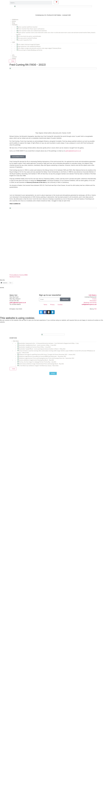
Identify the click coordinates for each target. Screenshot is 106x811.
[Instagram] (49, 312)
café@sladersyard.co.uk (89, 304)
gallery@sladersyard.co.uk (18, 302)
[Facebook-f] (45, 312)
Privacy (52, 304)
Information (93, 300)
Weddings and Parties (90, 302)
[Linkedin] (53, 312)
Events (94, 299)
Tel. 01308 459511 (15, 304)
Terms (45, 304)
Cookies (60, 304)
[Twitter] (41, 312)
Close (12, 61)
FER (95, 309)
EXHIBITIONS (13, 338)
